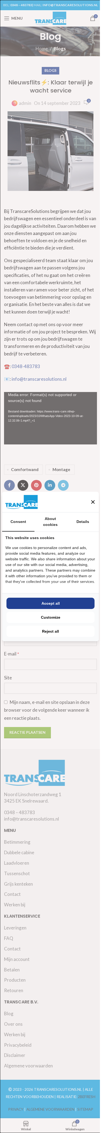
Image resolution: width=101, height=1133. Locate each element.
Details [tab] (82, 521)
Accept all (50, 603)
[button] (93, 502)
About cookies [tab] (50, 521)
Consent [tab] (18, 521)
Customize (50, 617)
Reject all (50, 631)
